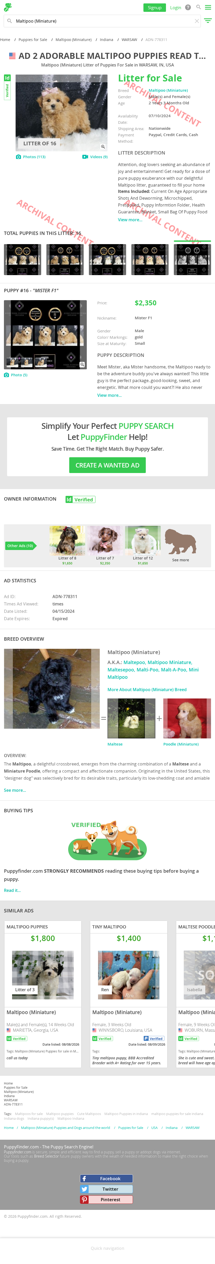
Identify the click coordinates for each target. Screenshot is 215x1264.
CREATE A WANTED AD (107, 465)
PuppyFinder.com (21, 1147)
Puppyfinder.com (17, 1151)
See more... (15, 790)
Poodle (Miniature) (181, 744)
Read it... (12, 890)
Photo (19, 374)
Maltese (115, 744)
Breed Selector (46, 1156)
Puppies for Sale (33, 39)
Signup (155, 7)
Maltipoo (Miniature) (74, 39)
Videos (99, 156)
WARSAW (129, 39)
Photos (34, 156)
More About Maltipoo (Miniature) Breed (147, 689)
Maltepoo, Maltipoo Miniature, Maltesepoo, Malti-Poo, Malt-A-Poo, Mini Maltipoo (153, 669)
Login (175, 7)
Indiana (106, 39)
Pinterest (110, 1199)
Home (5, 39)
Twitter (110, 1189)
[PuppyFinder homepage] (8, 7)
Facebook (110, 1178)
